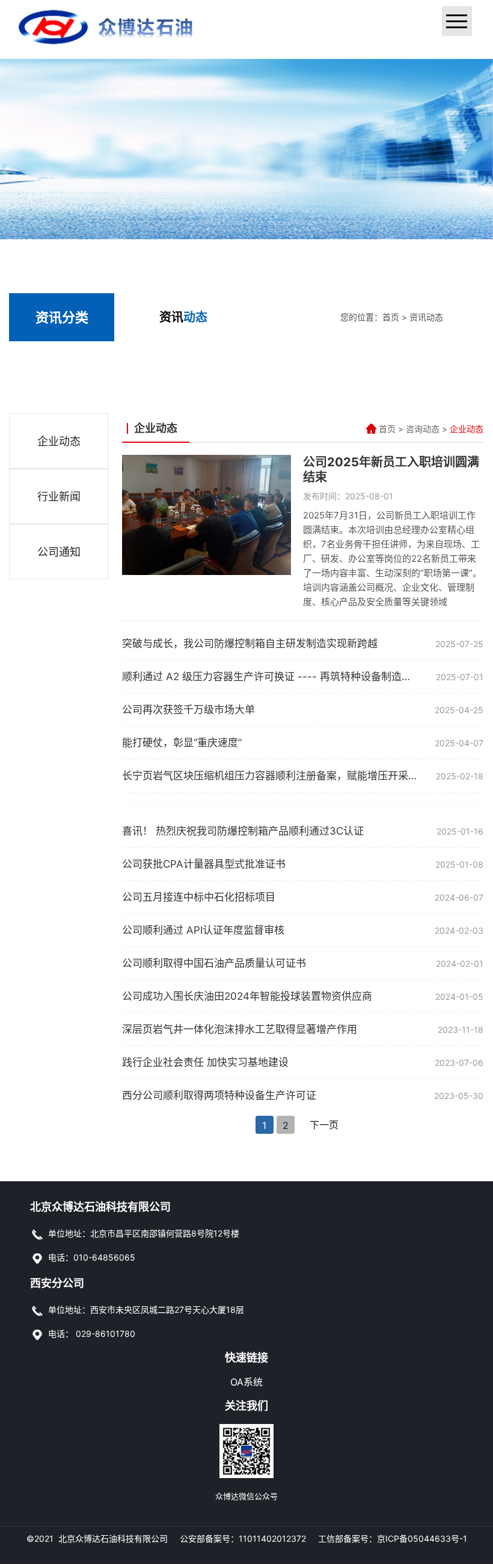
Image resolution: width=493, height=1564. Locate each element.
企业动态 (59, 441)
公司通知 (59, 552)
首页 (390, 317)
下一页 (324, 1125)
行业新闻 (59, 496)
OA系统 (246, 1382)
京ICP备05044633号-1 (422, 1538)
